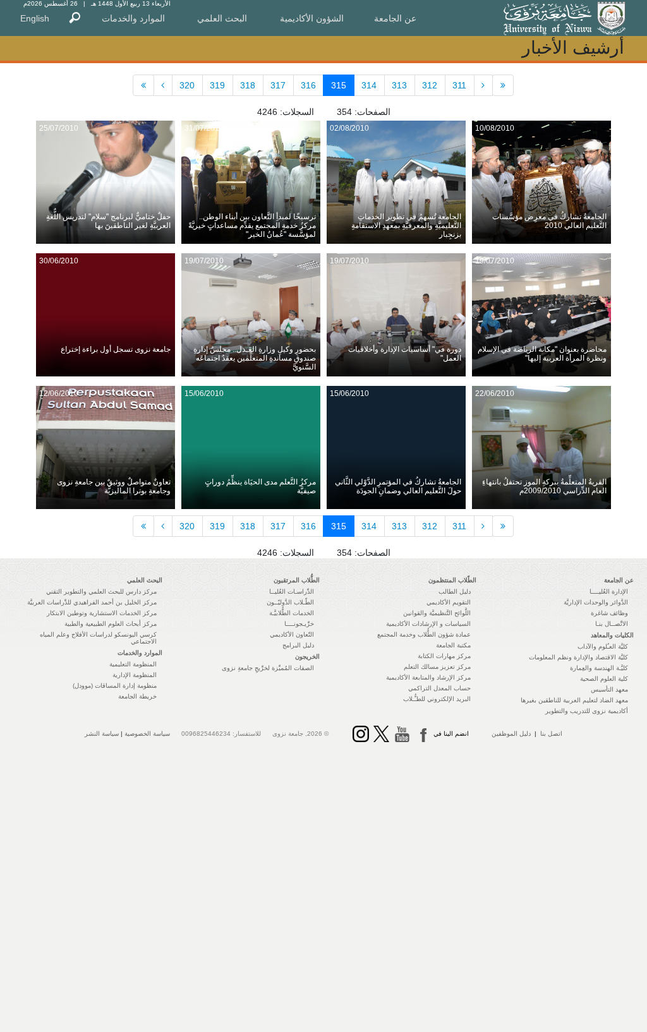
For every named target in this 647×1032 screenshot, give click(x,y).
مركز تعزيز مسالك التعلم (437, 666)
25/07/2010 (58, 128)
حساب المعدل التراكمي (439, 688)
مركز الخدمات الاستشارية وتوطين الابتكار (102, 612)
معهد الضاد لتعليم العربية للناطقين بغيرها (574, 700)
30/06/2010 (58, 260)
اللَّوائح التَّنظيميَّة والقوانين (437, 612)
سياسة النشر (102, 733)
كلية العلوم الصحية (604, 678)
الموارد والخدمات (133, 18)
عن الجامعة (395, 18)
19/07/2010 (494, 260)
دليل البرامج (298, 645)
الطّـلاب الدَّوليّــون (290, 602)
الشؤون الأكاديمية (312, 18)
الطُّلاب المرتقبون (297, 580)
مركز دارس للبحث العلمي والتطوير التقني (101, 591)
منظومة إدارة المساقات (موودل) (115, 685)
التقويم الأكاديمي (448, 602)
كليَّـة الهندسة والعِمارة (599, 667)
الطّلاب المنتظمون (452, 580)
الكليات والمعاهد (612, 635)
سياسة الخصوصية (147, 733)
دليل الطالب (454, 591)
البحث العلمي (222, 18)
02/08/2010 (349, 128)
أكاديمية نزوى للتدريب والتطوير (586, 710)
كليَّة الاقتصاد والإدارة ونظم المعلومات (578, 657)
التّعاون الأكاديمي (292, 634)
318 (247, 85)
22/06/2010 (494, 393)
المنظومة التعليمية (133, 664)
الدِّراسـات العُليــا (291, 591)
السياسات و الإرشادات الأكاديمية (428, 623)
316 (308, 85)
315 (338, 85)
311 (459, 85)
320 (187, 85)
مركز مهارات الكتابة (444, 655)
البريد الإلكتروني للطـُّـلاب (437, 698)
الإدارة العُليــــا (609, 591)
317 (278, 85)
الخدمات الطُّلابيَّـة (291, 612)
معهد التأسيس (609, 689)
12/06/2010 (58, 393)
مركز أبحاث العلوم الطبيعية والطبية (110, 623)
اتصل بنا (551, 733)
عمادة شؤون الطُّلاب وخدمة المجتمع (424, 634)
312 (429, 85)
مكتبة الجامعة (453, 645)
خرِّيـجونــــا (299, 623)
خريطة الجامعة (137, 696)
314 (369, 85)
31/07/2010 (204, 128)
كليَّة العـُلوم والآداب (602, 646)
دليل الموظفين (511, 733)
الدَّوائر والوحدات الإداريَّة (596, 602)
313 (399, 85)
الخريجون (307, 656)
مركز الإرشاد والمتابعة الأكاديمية (428, 677)
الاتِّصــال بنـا (611, 623)
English (34, 18)
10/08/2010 (494, 128)
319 (217, 85)
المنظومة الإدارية (134, 674)
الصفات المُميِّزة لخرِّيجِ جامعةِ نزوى (268, 667)
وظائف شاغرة (609, 612)
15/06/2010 (349, 393)
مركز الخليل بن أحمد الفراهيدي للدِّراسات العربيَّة (92, 602)
